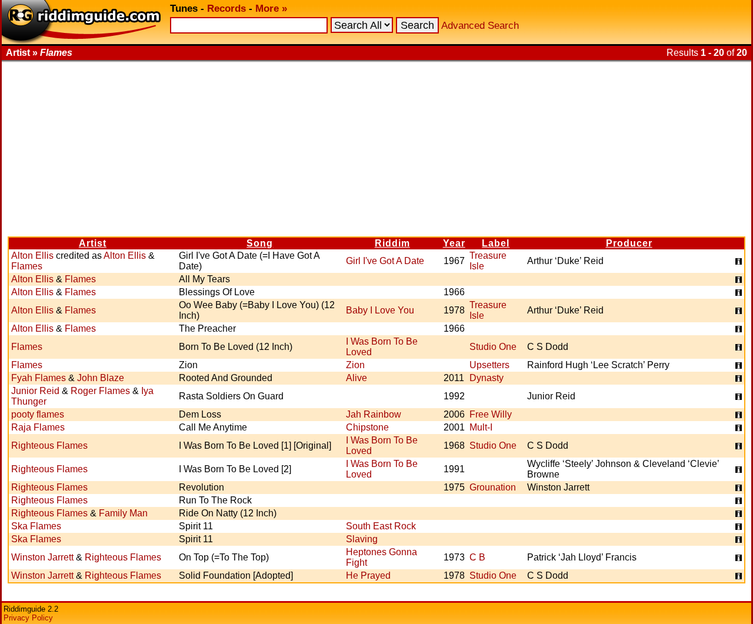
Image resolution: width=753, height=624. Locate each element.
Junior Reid (35, 391)
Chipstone (367, 427)
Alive (356, 378)
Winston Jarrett (42, 557)
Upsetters (489, 365)
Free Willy (490, 414)
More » (271, 8)
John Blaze (100, 378)
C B (477, 557)
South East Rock (381, 526)
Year (454, 243)
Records (226, 8)
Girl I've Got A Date (385, 261)
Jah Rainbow (373, 414)
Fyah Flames (38, 378)
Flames (26, 266)
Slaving (362, 539)
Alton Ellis (32, 256)
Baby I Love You (380, 310)
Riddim (392, 243)
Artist (92, 243)
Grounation (492, 487)
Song (259, 243)
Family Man (123, 513)
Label (495, 243)
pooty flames (37, 414)
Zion (355, 365)
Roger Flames (100, 391)
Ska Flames (36, 526)
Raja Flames (38, 427)
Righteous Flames (49, 446)
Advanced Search (480, 25)
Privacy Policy (28, 617)
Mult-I (480, 427)
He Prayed (368, 575)
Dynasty (486, 378)
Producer (629, 243)
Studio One (493, 347)
